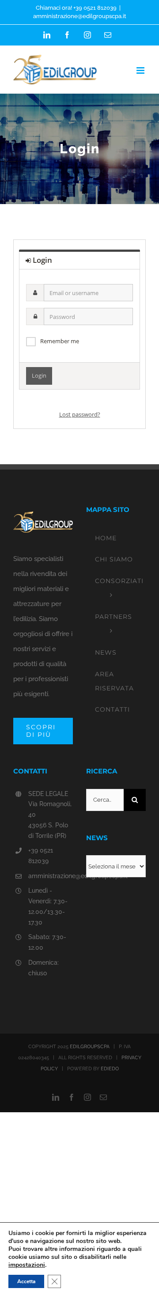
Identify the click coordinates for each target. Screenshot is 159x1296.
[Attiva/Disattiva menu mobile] (141, 70)
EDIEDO (110, 1069)
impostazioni (26, 1265)
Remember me (59, 341)
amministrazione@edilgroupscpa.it (79, 16)
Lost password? (79, 414)
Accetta (26, 1281)
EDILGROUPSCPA (90, 1047)
